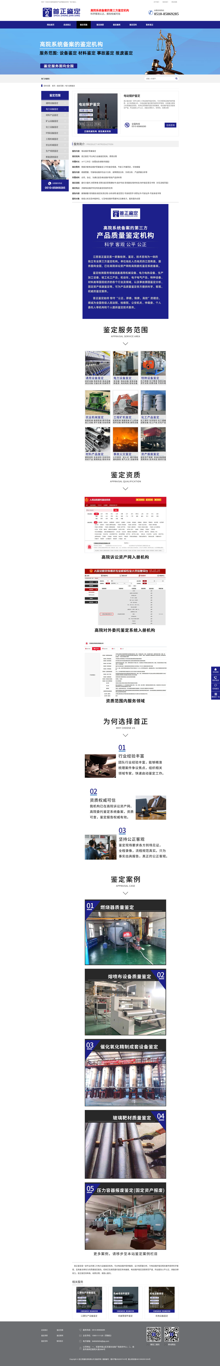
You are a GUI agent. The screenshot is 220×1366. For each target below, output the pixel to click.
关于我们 (156, 2)
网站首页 (50, 24)
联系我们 (165, 2)
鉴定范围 (83, 24)
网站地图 (174, 2)
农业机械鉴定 (52, 144)
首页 (53, 85)
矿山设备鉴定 (52, 120)
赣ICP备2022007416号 (118, 1359)
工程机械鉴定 (52, 138)
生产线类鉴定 (52, 150)
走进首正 (67, 24)
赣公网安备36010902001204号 (139, 1359)
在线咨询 (170, 125)
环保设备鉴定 (52, 132)
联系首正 (149, 24)
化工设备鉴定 (52, 126)
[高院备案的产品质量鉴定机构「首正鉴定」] (61, 12)
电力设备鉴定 (70, 85)
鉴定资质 (100, 24)
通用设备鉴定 (52, 103)
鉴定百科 (133, 24)
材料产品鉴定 (52, 114)
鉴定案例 (116, 24)
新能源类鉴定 (52, 156)
